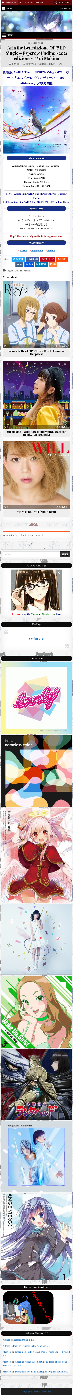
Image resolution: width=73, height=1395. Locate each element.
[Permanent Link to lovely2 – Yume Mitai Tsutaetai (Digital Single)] (36, 698)
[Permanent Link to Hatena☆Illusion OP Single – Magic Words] (36, 939)
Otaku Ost (36, 638)
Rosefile (51, 250)
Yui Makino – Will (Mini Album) (36, 512)
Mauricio (7, 1351)
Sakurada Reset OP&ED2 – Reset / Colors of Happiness (36, 352)
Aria (16, 270)
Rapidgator (37, 250)
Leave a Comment (48, 64)
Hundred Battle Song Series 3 (36, 1345)
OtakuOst (16, 64)
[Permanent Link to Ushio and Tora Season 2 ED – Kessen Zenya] (36, 1084)
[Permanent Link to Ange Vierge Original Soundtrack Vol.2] (36, 855)
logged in (19, 535)
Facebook (33, 259)
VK (21, 264)
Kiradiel (7, 1339)
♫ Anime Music (37, 43)
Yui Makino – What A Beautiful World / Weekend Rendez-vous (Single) (36, 433)
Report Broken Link (24, 1339)
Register (16, 614)
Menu (9, 8)
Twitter (19, 259)
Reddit (63, 259)
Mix (54, 264)
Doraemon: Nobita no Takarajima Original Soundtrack (41, 1371)
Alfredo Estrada (10, 1345)
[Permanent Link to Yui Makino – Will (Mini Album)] (36, 475)
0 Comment (64, 346)
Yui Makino (25, 270)
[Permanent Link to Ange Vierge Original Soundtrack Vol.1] (36, 1236)
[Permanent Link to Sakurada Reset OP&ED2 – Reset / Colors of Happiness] (36, 314)
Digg (31, 264)
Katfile (23, 250)
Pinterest (49, 259)
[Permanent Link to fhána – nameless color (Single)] (36, 771)
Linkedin (43, 264)
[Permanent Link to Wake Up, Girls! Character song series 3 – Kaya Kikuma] (36, 1011)
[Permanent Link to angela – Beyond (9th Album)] (36, 1156)
